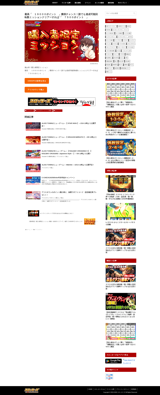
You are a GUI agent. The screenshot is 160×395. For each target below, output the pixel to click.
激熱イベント (109, 68)
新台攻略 (127, 61)
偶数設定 (128, 54)
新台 (116, 61)
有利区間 (115, 64)
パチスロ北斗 (131, 47)
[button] (134, 13)
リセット (116, 54)
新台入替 (121, 61)
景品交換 (108, 64)
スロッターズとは (99, 389)
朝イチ (120, 64)
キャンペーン (58, 110)
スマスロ (115, 43)
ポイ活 (118, 50)
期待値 (126, 64)
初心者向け (108, 57)
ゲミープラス (118, 40)
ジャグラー (132, 40)
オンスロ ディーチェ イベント (120, 29)
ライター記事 (110, 389)
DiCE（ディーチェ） (111, 26)
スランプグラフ (131, 43)
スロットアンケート (110, 47)
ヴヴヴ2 (122, 54)
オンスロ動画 (119, 33)
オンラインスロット (110, 36)
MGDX (128, 26)
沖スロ (131, 64)
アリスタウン (30, 110)
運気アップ (108, 71)
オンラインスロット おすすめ (125, 36)
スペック (108, 43)
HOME (90, 389)
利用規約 (133, 389)
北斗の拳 (116, 57)
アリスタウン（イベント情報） (44, 110)
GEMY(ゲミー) (121, 26)
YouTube (108, 29)
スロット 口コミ (121, 47)
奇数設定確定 (109, 61)
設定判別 (117, 68)
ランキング (108, 54)
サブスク (125, 40)
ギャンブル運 (109, 40)
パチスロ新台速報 (110, 50)
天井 (126, 57)
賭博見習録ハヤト (125, 68)
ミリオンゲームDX (126, 50)
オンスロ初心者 (109, 33)
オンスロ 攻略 (127, 33)
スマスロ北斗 (122, 43)
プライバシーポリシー (122, 389)
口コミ (121, 57)
